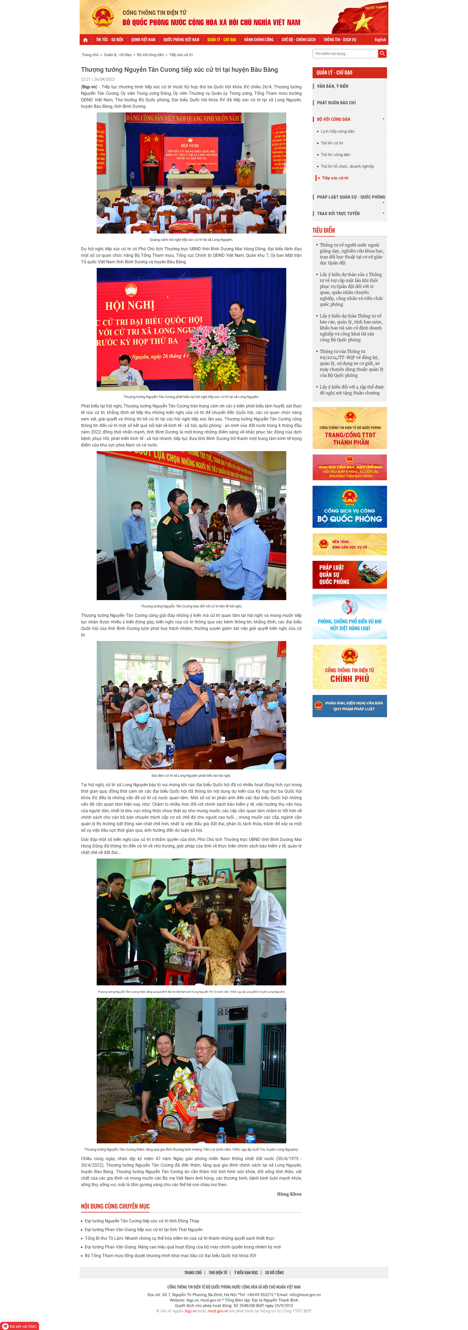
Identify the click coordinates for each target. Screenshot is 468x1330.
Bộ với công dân (150, 55)
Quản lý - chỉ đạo (221, 39)
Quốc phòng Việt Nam (181, 39)
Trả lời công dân (335, 154)
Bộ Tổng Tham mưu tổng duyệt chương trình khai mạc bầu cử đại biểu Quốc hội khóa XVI (170, 1255)
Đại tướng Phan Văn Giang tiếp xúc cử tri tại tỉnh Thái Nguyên (144, 1229)
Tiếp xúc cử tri (181, 55)
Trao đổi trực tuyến (338, 213)
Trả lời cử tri (332, 143)
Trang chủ (90, 55)
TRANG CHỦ (193, 1272)
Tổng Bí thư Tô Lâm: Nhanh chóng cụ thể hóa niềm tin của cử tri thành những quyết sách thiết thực (179, 1238)
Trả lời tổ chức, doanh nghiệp (347, 166)
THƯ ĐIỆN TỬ (218, 1272)
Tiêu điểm (324, 230)
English (380, 39)
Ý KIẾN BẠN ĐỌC (246, 1272)
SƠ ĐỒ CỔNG (274, 1272)
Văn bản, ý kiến (333, 86)
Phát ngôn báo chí (336, 102)
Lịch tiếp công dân (338, 131)
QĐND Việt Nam (143, 39)
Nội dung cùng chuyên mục (115, 1206)
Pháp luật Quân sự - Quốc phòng (351, 197)
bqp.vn (191, 1311)
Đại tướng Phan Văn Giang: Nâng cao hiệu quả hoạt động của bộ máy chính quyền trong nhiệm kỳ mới (183, 1247)
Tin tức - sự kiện (109, 39)
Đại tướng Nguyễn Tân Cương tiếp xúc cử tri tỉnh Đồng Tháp (142, 1221)
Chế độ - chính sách (299, 39)
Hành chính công (259, 39)
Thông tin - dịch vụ (340, 39)
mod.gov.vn (218, 1311)
